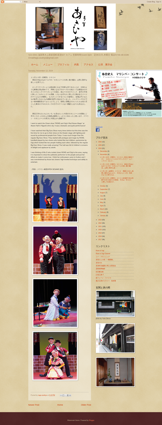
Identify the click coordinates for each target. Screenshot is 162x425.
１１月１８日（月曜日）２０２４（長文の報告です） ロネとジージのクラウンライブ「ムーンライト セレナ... (117, 159)
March (102, 209)
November (104, 154)
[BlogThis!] (63, 395)
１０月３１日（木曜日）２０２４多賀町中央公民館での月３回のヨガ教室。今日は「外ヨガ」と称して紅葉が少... (117, 180)
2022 (100, 223)
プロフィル (63, 64)
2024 (100, 148)
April (102, 206)
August (102, 193)
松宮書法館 (100, 272)
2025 (100, 145)
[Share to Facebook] (68, 395)
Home (60, 405)
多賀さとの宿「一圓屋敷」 (105, 260)
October (103, 186)
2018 (100, 236)
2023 (100, 220)
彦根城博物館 (100, 269)
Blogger (91, 420)
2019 (100, 233)
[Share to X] (65, 395)
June (102, 199)
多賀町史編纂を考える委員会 (106, 266)
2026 (100, 142)
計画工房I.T (100, 275)
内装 (76, 64)
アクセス (88, 64)
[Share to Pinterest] (70, 395)
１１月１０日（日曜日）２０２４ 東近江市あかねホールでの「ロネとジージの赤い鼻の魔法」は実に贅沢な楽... (117, 166)
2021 (100, 226)
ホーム (34, 64)
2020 (100, 230)
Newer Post (33, 405)
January (103, 215)
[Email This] (61, 395)
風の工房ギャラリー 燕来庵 (106, 281)
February (103, 212)
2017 (100, 239)
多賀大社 (99, 263)
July (101, 196)
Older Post (86, 405)
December (104, 151)
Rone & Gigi (100, 250)
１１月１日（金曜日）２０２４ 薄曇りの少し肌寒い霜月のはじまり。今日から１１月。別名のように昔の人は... (117, 173)
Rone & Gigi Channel (103, 253)
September (104, 189)
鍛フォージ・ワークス (103, 278)
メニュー (48, 64)
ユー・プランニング (103, 257)
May (102, 202)
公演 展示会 (105, 64)
